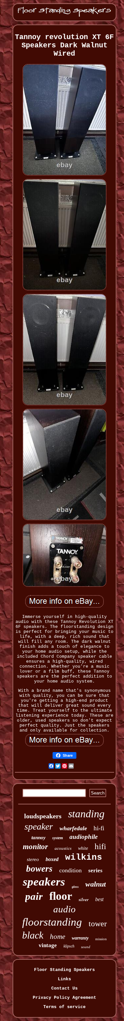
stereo (33, 859)
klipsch (68, 946)
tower (98, 923)
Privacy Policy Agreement (64, 997)
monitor (35, 846)
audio (64, 909)
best (99, 899)
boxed (52, 859)
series (95, 870)
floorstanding (52, 922)
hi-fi (99, 828)
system (57, 838)
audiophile (83, 836)
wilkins (83, 857)
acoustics (63, 848)
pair (34, 896)
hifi (100, 846)
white (83, 848)
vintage (48, 945)
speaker (38, 826)
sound (85, 947)
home (57, 937)
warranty (80, 938)
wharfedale (73, 828)
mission (101, 939)
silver (84, 899)
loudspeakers (43, 816)
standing (86, 814)
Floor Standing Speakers (64, 969)
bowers (39, 869)
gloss (75, 887)
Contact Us (64, 988)
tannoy (38, 837)
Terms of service (64, 1006)
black (32, 935)
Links (64, 979)
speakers (44, 881)
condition (70, 870)
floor (60, 896)
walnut (95, 884)
